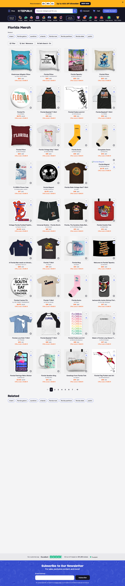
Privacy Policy (58, 582)
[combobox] (54, 11)
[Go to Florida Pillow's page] (21, 135)
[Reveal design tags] (31, 70)
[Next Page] (77, 390)
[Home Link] (25, 11)
